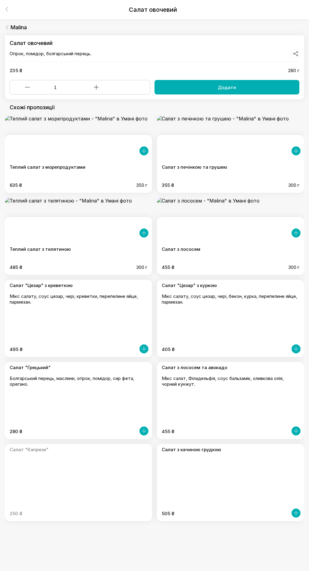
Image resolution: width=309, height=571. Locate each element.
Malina (19, 27)
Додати (227, 87)
